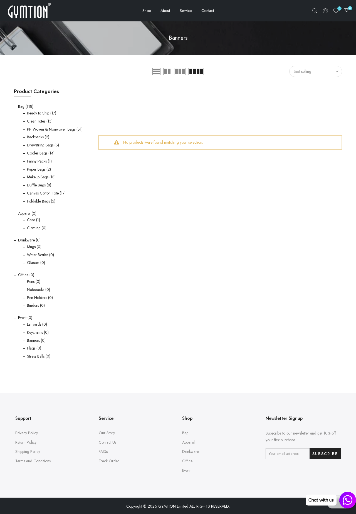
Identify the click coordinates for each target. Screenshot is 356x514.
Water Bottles (40, 255)
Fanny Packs (39, 161)
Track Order (109, 461)
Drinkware (29, 240)
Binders (36, 305)
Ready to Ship (41, 113)
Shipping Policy (27, 451)
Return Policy (25, 442)
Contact (207, 10)
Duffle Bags (39, 185)
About (165, 10)
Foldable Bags (41, 201)
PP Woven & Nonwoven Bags (55, 129)
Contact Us (107, 442)
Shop (146, 10)
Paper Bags (39, 169)
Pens (33, 281)
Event (25, 317)
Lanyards (37, 324)
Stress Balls (38, 356)
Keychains (38, 332)
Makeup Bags (41, 177)
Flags (34, 348)
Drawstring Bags (43, 145)
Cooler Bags (41, 153)
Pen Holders (40, 297)
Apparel (27, 213)
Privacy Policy (26, 433)
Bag (25, 106)
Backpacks (38, 137)
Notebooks (38, 289)
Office (26, 275)
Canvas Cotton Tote (46, 193)
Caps (33, 220)
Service (186, 10)
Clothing (36, 228)
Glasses (36, 262)
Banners (36, 340)
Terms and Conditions (33, 461)
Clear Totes (40, 121)
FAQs (103, 451)
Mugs (34, 246)
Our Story (107, 433)
